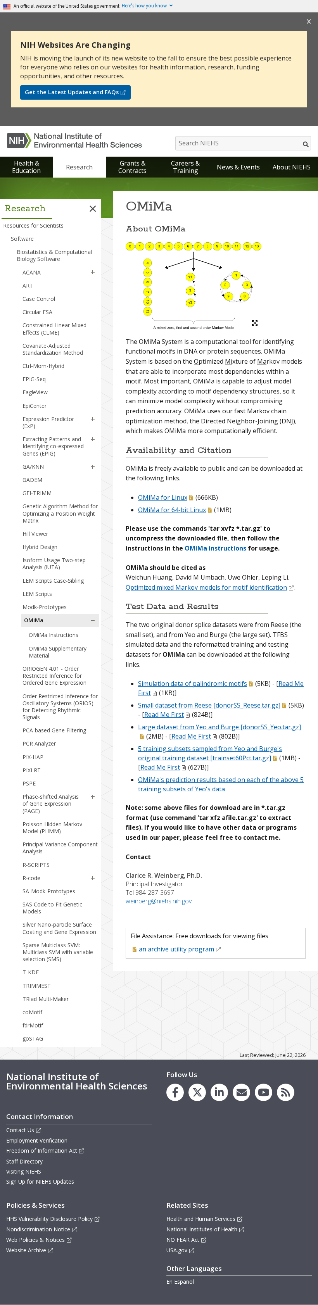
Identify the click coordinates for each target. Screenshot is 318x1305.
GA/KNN (33, 466)
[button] (93, 208)
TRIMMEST (36, 985)
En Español (180, 1281)
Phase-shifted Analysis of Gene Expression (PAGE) (50, 803)
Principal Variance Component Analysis (60, 848)
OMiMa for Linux (162, 497)
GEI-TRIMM (37, 493)
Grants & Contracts (132, 167)
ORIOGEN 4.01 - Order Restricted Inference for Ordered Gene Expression (54, 675)
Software (22, 238)
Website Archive (26, 1250)
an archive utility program (176, 949)
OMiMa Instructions (53, 635)
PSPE (29, 783)
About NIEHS (292, 167)
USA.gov (176, 1250)
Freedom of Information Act (41, 1150)
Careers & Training (185, 167)
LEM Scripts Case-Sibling (53, 580)
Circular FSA (37, 312)
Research (79, 167)
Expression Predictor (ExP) (48, 422)
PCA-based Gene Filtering (54, 730)
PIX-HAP (32, 757)
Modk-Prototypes (44, 607)
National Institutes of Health (201, 1229)
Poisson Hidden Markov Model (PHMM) (52, 827)
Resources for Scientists (33, 225)
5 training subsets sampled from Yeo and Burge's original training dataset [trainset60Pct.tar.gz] (210, 753)
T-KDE (30, 972)
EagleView (35, 392)
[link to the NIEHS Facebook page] (175, 1092)
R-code (31, 878)
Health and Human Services (200, 1218)
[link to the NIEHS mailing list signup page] (241, 1092)
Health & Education (26, 167)
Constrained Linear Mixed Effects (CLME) (54, 328)
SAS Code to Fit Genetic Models (52, 908)
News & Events (238, 167)
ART (27, 285)
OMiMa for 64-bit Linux (172, 510)
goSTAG (32, 1038)
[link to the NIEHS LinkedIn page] (219, 1092)
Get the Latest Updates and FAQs (72, 92)
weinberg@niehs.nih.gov (159, 901)
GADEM (32, 479)
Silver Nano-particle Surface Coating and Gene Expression (59, 928)
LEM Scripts (37, 593)
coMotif (32, 1012)
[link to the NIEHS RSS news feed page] (285, 1092)
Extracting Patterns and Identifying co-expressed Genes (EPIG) (53, 446)
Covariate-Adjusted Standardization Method (52, 349)
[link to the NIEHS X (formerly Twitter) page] (197, 1092)
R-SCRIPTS (36, 864)
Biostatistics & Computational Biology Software (54, 255)
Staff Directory (24, 1161)
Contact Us (20, 1130)
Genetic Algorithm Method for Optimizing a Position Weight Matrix (60, 513)
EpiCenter (34, 405)
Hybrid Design (39, 547)
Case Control (38, 298)
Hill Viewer (35, 533)
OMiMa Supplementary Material (57, 652)
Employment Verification (36, 1140)
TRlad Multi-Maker (45, 999)
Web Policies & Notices (35, 1239)
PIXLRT (31, 770)
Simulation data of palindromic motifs (192, 683)
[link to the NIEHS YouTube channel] (263, 1092)
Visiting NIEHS (23, 1171)
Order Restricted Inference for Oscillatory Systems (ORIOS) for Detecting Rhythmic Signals (60, 706)
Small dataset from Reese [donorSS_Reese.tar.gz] (209, 705)
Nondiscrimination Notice (38, 1229)
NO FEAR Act (182, 1239)
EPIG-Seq (34, 379)
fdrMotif (32, 1025)
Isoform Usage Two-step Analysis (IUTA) (54, 563)
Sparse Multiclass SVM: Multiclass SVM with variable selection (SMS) (57, 952)
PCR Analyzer (39, 743)
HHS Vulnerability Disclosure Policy (49, 1218)
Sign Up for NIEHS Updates (40, 1181)
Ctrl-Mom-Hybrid (43, 365)
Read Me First (164, 714)
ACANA (31, 272)
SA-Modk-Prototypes (48, 891)
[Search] (306, 144)
